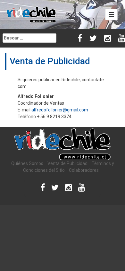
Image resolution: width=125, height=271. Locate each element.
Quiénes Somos (27, 163)
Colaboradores (84, 170)
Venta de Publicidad (67, 163)
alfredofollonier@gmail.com (59, 109)
